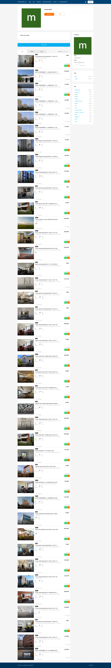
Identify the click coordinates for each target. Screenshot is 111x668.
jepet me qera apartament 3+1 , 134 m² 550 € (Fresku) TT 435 (49, 264)
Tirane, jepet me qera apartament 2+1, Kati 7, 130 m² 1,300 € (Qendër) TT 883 (53, 545)
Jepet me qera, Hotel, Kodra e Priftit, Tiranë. (45, 466)
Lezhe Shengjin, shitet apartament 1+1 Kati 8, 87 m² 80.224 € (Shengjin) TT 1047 (54, 156)
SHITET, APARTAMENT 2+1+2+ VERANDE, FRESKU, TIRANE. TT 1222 (51, 650)
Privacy (55, 1)
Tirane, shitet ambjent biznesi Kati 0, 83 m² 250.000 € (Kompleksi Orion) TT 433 (53, 248)
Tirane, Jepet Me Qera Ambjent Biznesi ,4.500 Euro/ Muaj (48, 513)
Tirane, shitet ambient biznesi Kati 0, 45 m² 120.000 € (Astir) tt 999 (50, 608)
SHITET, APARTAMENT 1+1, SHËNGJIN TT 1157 (46, 85)
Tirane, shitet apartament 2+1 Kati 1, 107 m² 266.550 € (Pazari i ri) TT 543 (52, 419)
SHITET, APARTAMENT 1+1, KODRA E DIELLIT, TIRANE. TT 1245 (49, 72)
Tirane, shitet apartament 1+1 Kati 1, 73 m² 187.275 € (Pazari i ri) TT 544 (52, 280)
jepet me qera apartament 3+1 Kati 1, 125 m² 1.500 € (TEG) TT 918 (50, 340)
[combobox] (66, 51)
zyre (76, 105)
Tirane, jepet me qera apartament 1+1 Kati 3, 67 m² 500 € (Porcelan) (51, 56)
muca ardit (68, 63)
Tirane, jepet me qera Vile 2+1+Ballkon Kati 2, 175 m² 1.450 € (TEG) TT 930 (52, 387)
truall (76, 119)
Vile (76, 107)
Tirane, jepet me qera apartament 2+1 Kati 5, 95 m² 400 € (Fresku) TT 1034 (52, 188)
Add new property (63, 1)
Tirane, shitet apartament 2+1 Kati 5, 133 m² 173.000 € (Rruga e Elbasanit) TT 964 (54, 637)
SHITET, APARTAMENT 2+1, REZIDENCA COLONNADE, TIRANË (49, 498)
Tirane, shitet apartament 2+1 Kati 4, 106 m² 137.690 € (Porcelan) (50, 172)
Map (34, 1)
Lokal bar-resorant (79, 112)
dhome (76, 96)
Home (30, 1)
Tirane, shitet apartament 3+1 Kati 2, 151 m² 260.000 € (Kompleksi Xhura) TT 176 (54, 232)
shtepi (76, 94)
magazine (77, 116)
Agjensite (39, 1)
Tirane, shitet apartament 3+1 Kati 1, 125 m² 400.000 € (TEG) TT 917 (51, 324)
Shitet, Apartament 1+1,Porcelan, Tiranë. (44, 450)
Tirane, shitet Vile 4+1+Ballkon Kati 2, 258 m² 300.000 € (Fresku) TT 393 (52, 356)
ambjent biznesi (78, 101)
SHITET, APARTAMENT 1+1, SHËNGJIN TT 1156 (46, 114)
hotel (76, 114)
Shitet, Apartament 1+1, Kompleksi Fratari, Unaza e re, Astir (49, 482)
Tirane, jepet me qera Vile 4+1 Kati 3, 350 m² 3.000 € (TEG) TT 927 (50, 372)
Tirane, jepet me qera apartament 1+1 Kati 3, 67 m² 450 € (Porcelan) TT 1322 (53, 621)
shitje (32, 51)
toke (76, 121)
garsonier (77, 92)
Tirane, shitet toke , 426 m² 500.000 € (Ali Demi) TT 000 (48, 219)
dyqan (76, 103)
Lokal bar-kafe (78, 110)
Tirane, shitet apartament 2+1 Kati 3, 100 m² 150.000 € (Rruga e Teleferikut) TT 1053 (55, 561)
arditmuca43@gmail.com (79, 62)
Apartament (77, 90)
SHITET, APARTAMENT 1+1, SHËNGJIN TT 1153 (46, 127)
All (22, 51)
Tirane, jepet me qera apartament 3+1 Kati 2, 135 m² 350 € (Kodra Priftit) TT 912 (54, 309)
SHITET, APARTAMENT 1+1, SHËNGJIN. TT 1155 (46, 101)
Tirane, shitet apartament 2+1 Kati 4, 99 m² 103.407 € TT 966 (49, 576)
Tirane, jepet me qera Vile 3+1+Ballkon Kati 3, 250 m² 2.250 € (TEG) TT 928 (52, 203)
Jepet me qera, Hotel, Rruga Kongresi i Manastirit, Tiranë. (48, 403)
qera (42, 51)
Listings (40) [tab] (44, 44)
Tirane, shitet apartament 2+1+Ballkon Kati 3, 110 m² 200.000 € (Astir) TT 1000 (53, 592)
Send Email (49, 14)
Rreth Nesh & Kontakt (47, 1)
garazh (76, 98)
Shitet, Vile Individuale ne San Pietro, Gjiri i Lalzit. (46, 529)
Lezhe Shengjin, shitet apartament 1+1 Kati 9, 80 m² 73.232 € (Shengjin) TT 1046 (54, 140)
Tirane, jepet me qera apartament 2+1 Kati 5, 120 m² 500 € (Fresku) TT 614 (52, 293)
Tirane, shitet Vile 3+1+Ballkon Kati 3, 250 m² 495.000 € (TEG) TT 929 (51, 435)
